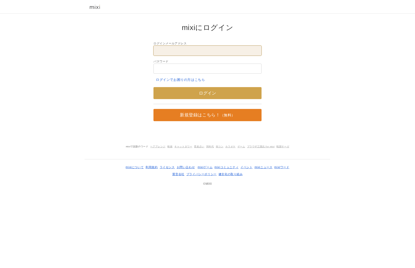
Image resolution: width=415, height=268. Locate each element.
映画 (169, 146)
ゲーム (241, 146)
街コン (220, 146)
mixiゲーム (205, 167)
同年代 (210, 146)
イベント (246, 167)
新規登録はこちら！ (207, 115)
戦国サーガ (282, 146)
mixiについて (135, 167)
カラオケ (230, 146)
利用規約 (152, 167)
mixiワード (281, 167)
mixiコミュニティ (226, 167)
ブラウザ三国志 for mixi (261, 146)
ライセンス (167, 167)
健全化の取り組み (231, 174)
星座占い (199, 146)
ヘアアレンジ (157, 146)
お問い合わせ (186, 167)
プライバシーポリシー (201, 174)
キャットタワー (183, 146)
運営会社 (178, 174)
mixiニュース (264, 167)
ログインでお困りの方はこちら (180, 80)
